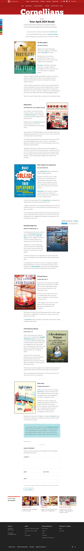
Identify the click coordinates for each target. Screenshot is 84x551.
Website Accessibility (41, 546)
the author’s (45, 52)
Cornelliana (44, 507)
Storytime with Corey (65, 507)
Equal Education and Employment (48, 537)
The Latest (47, 5)
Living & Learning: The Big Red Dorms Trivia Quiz (29, 510)
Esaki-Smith (40, 191)
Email (25, 478)
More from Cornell (54, 5)
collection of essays (30, 114)
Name (25, 471)
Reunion (60, 528)
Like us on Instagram (69, 1)
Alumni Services (45, 528)
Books (42, 19)
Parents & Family (35, 1)
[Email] (1, 31)
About (61, 5)
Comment (26, 457)
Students (42, 1)
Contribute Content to (31, 530)
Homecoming (61, 530)
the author (53, 416)
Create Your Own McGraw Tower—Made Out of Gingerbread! (49, 510)
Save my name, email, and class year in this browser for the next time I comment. (42, 485)
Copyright (31, 546)
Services (49, 1)
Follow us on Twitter (61, 1)
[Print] (1, 34)
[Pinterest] (1, 27)
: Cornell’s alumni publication (32, 528)
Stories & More (29, 5)
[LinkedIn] (1, 24)
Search (74, 1)
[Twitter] (1, 20)
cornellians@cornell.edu (52, 427)
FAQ (25, 533)
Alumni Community (38, 5)
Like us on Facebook (64, 1)
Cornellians (55, 1)
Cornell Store (44, 535)
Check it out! (54, 32)
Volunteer (44, 530)
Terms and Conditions (22, 546)
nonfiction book (43, 171)
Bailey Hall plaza (36, 266)
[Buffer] (1, 29)
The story (39, 65)
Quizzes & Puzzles (26, 507)
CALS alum (28, 319)
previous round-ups (52, 34)
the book (37, 122)
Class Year (46, 471)
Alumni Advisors (28, 535)
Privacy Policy (12, 546)
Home (22, 5)
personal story (47, 200)
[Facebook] (1, 22)
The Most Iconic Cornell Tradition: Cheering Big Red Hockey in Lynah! (66, 510)
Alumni (27, 1)
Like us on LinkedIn (66, 1)
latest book (40, 391)
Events (43, 533)
